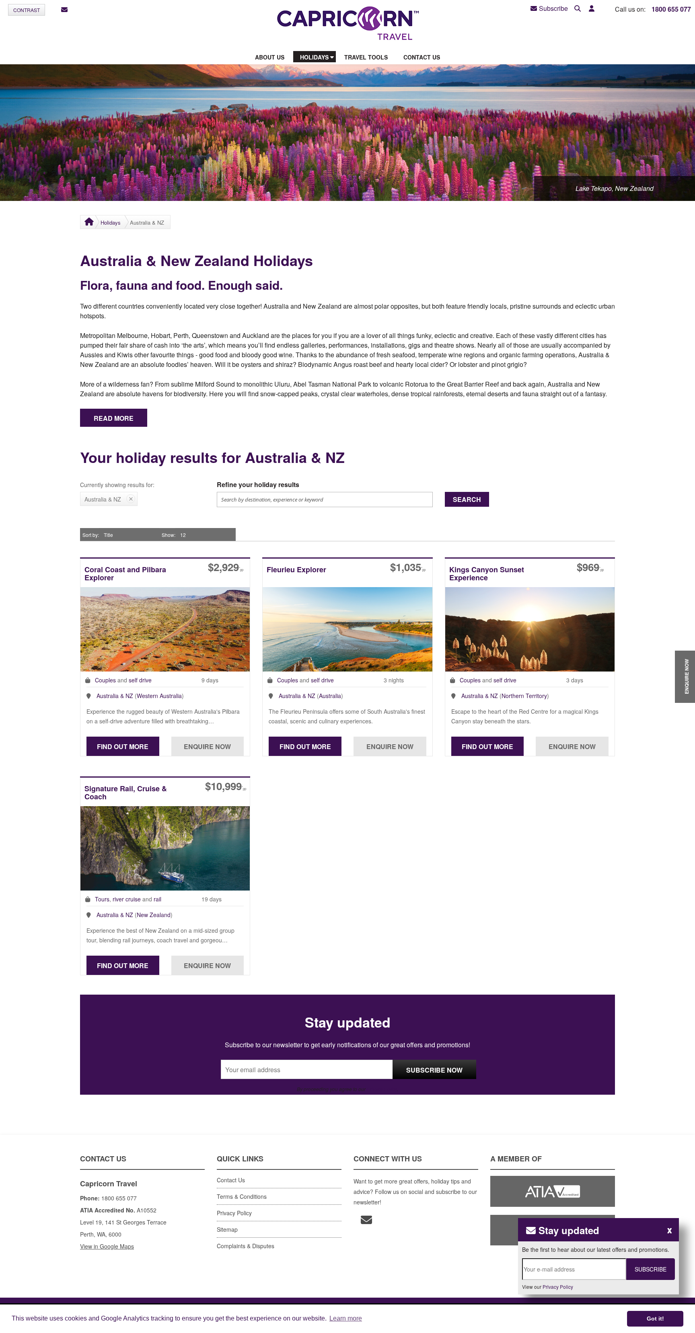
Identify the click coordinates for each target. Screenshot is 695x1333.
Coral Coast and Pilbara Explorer (125, 574)
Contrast (26, 9)
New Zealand (154, 915)
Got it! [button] (655, 1318)
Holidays (111, 222)
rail (157, 899)
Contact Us (231, 1180)
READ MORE (114, 418)
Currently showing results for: (117, 485)
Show (168, 534)
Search (467, 499)
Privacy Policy (382, 1088)
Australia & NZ (115, 696)
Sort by (90, 534)
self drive (140, 680)
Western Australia (159, 696)
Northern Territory (524, 696)
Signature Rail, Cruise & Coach (125, 793)
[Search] (577, 8)
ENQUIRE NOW (686, 676)
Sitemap (227, 1229)
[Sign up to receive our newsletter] (64, 9)
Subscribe (553, 8)
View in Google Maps (107, 1246)
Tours (102, 899)
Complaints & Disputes (245, 1246)
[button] (591, 8)
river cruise (127, 899)
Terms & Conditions (242, 1196)
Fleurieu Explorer (296, 570)
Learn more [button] (345, 1318)
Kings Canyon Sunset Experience (486, 574)
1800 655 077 (671, 9)
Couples (105, 680)
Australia (330, 696)
